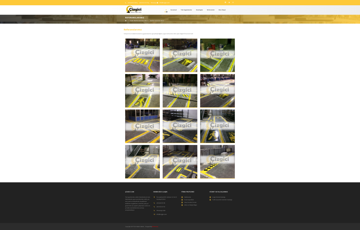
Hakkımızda (187, 197)
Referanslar (211, 10)
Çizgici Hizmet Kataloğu (218, 197)
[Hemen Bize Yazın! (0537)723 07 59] (233, 2)
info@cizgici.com (164, 3)
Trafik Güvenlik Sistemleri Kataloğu (222, 200)
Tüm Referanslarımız (139, 20)
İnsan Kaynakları (189, 200)
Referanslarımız (157, 20)
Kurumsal (174, 10)
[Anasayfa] (165, 10)
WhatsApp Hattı (161, 210)
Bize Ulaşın (222, 10)
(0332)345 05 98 (132, 3)
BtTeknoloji (155, 226)
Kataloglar (199, 10)
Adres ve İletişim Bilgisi (190, 205)
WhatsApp (153, 3)
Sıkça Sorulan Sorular (190, 202)
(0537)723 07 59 (143, 3)
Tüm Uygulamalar (186, 10)
